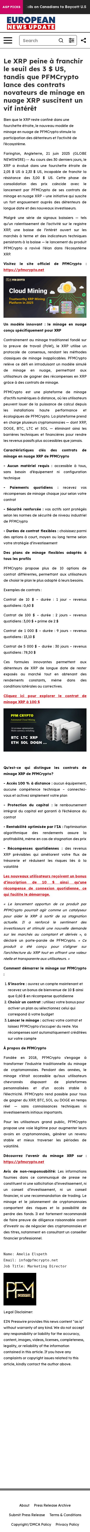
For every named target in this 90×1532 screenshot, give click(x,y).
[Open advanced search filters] (71, 40)
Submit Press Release (27, 1515)
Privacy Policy (67, 1524)
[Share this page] (83, 40)
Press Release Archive (52, 1505)
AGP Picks (11, 7)
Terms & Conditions (65, 1515)
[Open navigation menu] (7, 40)
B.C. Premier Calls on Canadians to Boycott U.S (44, 7)
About (24, 1505)
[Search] (61, 40)
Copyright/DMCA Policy (31, 1524)
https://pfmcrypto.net (23, 270)
